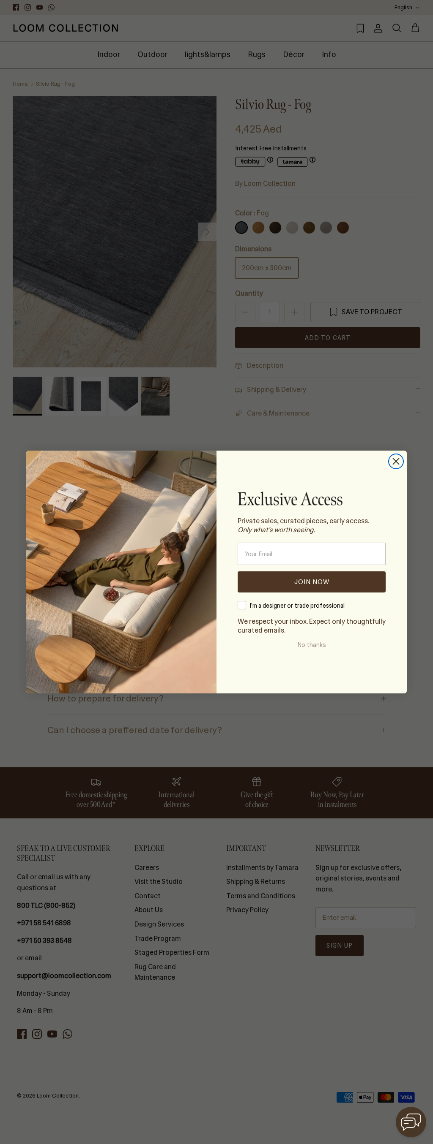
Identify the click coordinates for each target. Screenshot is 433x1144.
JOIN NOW (311, 582)
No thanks (312, 645)
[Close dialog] (396, 461)
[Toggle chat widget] (411, 1122)
